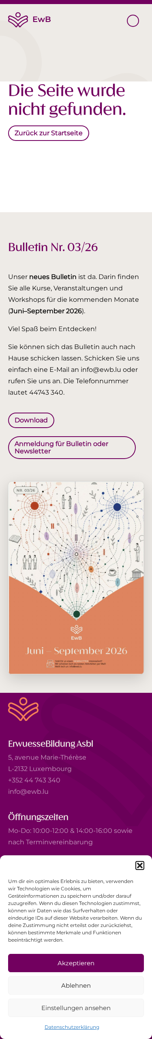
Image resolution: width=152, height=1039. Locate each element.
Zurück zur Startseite (49, 133)
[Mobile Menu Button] (133, 21)
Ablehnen (76, 985)
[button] (140, 865)
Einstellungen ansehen (76, 1008)
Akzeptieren (76, 963)
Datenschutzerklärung (72, 1027)
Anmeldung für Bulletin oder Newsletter (61, 447)
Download (31, 420)
